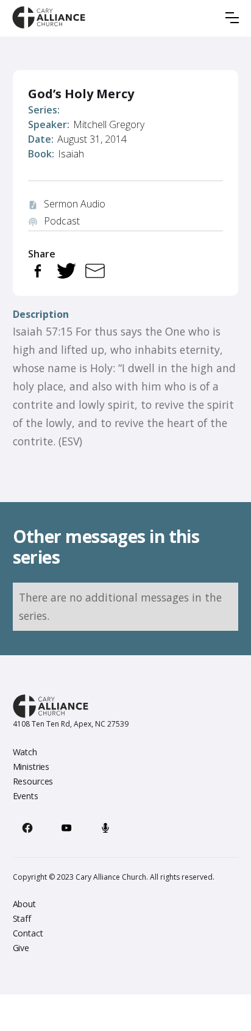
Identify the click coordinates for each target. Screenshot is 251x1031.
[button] (232, 17)
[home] (48, 17)
